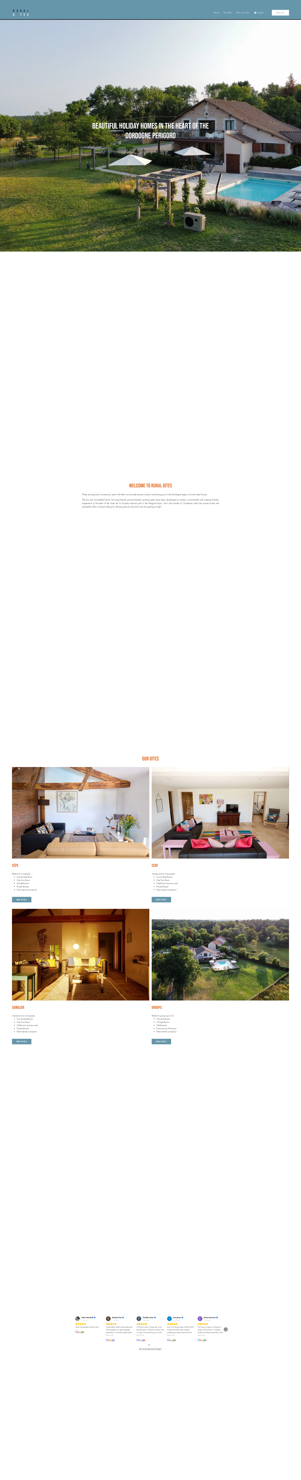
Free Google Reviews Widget (151, 1349)
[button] (75, 1329)
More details (22, 900)
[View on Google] (77, 1318)
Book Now (280, 13)
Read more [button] (109, 1335)
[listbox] (260, 13)
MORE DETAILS (161, 900)
